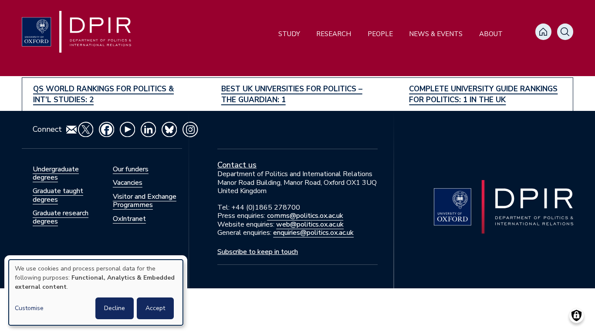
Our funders (131, 169)
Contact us (237, 165)
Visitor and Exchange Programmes (144, 201)
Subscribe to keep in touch (257, 252)
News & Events (436, 34)
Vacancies (127, 182)
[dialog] (96, 292)
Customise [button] (29, 308)
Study (289, 34)
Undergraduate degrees (56, 173)
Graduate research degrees (60, 217)
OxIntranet (129, 219)
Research (333, 34)
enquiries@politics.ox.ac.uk (313, 232)
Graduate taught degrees (58, 195)
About (491, 34)
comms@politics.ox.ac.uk (305, 215)
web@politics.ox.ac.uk (310, 224)
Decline (114, 308)
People (380, 34)
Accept (155, 308)
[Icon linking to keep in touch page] (71, 129)
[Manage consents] (576, 315)
